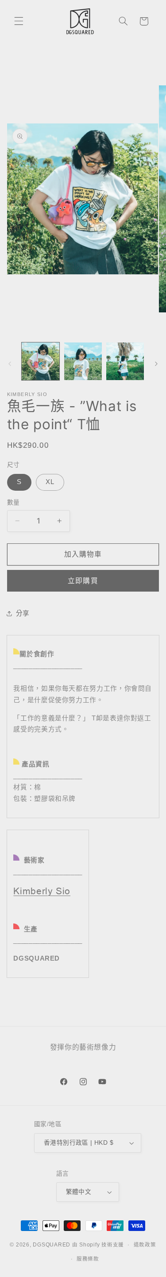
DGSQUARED (51, 1244)
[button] (18, 21)
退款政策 (145, 1244)
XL (50, 481)
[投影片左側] (9, 363)
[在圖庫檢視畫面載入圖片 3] (125, 361)
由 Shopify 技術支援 (98, 1244)
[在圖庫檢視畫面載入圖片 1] (40, 361)
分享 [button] (23, 613)
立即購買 (83, 581)
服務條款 (88, 1259)
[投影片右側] (156, 363)
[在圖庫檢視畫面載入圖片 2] (83, 361)
